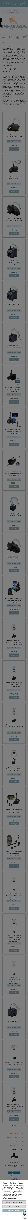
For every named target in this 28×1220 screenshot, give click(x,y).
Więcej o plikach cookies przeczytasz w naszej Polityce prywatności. (13, 1197)
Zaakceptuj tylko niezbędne (14, 1202)
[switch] (24, 1218)
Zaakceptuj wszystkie (14, 1210)
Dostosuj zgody (14, 1206)
